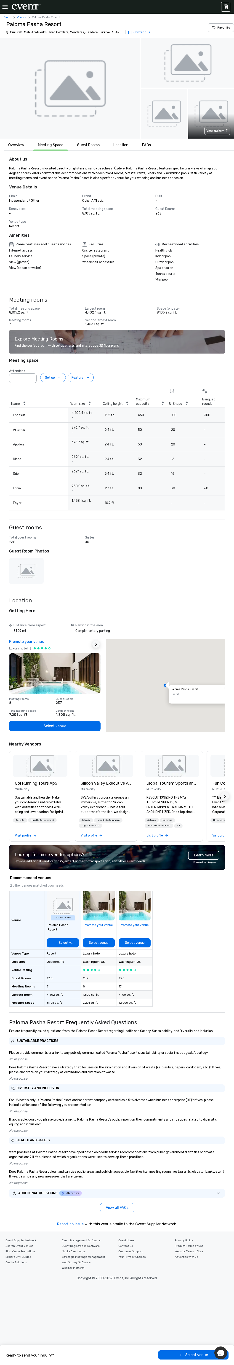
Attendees (17, 371)
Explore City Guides (18, 1256)
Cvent (7, 17)
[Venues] (225, 7)
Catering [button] (167, 820)
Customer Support (130, 1251)
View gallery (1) (217, 131)
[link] (40, 766)
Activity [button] (20, 820)
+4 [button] (178, 825)
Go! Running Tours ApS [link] (36, 783)
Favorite (223, 27)
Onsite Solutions (16, 1262)
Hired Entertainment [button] (42, 820)
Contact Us (125, 1245)
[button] (70, 88)
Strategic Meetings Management (83, 1256)
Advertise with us (186, 1256)
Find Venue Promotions (20, 1251)
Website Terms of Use (189, 1251)
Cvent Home (126, 1240)
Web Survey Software (76, 1262)
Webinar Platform (73, 1267)
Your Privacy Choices (132, 1256)
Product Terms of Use (189, 1245)
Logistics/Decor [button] (90, 825)
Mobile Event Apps (74, 1251)
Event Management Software (81, 1240)
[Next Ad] (96, 644)
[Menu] (5, 7)
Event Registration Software (81, 1245)
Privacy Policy (184, 1240)
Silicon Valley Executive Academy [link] (106, 783)
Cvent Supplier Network (20, 1240)
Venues (22, 17)
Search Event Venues (19, 1245)
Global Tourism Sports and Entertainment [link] (171, 783)
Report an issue (70, 1224)
